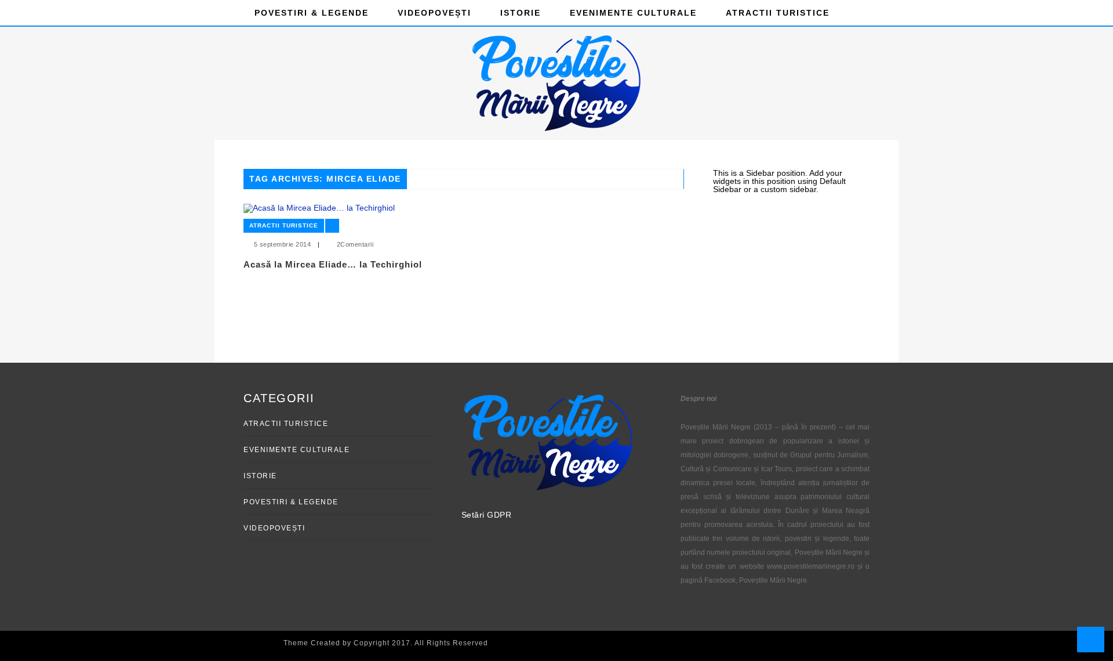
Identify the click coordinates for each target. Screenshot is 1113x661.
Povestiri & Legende (311, 12)
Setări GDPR (486, 514)
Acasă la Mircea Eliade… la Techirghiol (332, 264)
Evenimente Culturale (633, 12)
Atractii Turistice (778, 12)
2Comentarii (355, 244)
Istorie (520, 12)
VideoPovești (434, 12)
